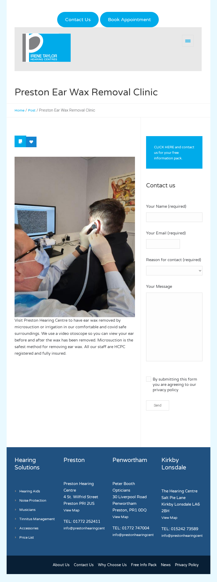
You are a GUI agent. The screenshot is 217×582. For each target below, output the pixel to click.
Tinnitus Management (37, 519)
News (166, 565)
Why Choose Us (112, 565)
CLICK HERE (164, 147)
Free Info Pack (144, 565)
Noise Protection (32, 500)
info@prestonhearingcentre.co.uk (90, 528)
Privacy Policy (187, 565)
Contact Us (78, 19)
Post (31, 110)
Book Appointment (129, 19)
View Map (71, 510)
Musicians (27, 510)
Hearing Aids (29, 491)
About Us (61, 565)
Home (19, 110)
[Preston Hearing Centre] (46, 47)
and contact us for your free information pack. (174, 152)
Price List (26, 537)
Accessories (28, 528)
